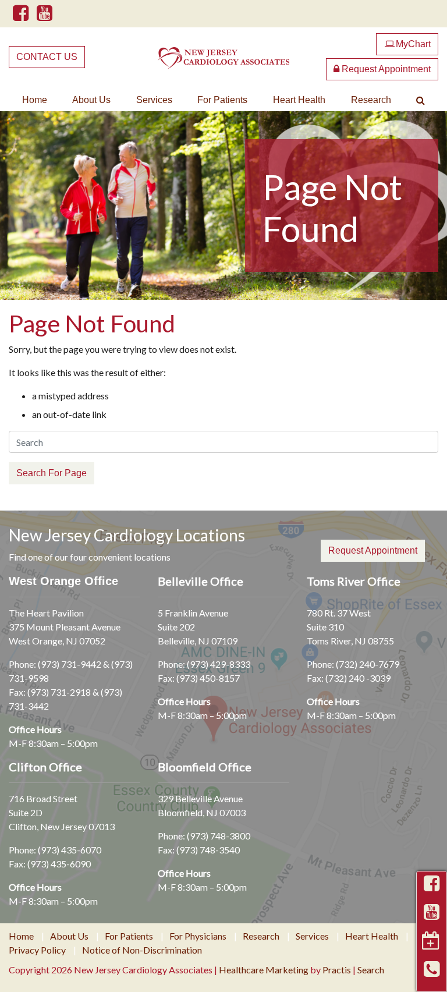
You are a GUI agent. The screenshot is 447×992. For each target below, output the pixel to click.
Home (34, 100)
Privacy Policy (37, 950)
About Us (91, 100)
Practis (336, 969)
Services (154, 100)
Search (370, 969)
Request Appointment (385, 69)
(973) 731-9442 (69, 663)
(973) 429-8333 (218, 663)
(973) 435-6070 (69, 849)
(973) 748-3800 (218, 835)
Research (371, 100)
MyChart (408, 44)
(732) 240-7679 (367, 663)
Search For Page (51, 473)
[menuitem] (34, 100)
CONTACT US (46, 57)
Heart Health (299, 100)
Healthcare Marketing (263, 969)
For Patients (222, 100)
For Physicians (197, 936)
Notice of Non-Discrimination (142, 950)
